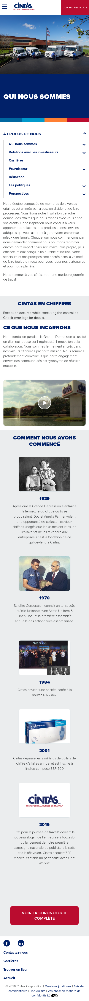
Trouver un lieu (15, 969)
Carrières (16, 160)
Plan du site (37, 991)
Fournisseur (18, 168)
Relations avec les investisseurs (33, 152)
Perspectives (19, 193)
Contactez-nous (75, 7)
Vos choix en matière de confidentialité (56, 993)
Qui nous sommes (23, 143)
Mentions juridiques (58, 986)
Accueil (9, 977)
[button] (5, 6)
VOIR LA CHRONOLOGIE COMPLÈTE (44, 915)
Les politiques (19, 185)
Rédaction (16, 176)
